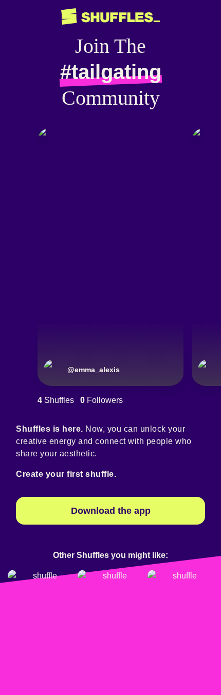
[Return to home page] (110, 16)
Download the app (111, 511)
